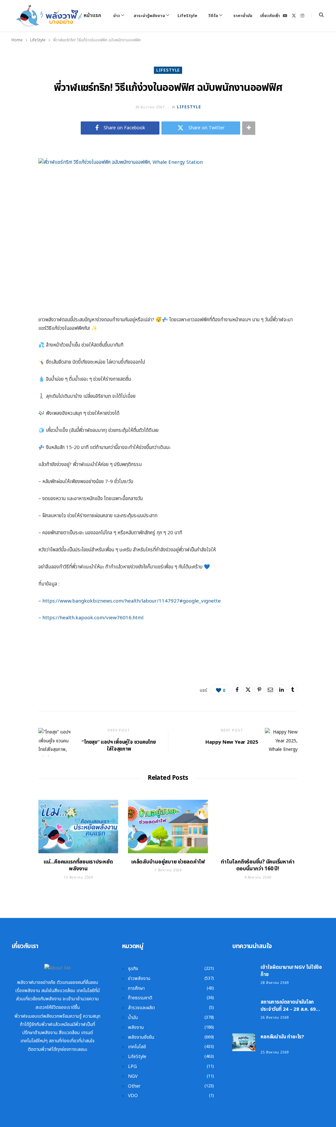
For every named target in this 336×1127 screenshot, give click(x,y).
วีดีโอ (213, 15)
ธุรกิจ (133, 968)
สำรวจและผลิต (141, 1007)
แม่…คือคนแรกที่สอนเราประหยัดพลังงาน (78, 865)
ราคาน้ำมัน (242, 15)
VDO (133, 1095)
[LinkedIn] (281, 689)
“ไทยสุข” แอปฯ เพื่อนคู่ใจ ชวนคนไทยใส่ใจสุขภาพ (119, 745)
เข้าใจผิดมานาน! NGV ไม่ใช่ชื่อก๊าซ (291, 971)
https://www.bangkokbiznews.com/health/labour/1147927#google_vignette (131, 601)
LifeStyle (187, 15)
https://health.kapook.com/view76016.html (92, 618)
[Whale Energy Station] (49, 16)
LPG (132, 1066)
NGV (132, 1076)
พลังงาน (136, 1027)
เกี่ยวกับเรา (270, 15)
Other (134, 1086)
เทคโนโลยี (137, 1046)
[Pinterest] (259, 689)
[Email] (270, 689)
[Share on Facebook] (237, 689)
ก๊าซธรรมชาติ (140, 997)
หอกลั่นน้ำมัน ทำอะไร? (282, 1037)
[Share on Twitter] (248, 689)
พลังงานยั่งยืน (141, 1037)
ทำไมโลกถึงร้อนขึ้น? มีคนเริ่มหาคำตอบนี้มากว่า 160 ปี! (257, 865)
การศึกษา (136, 988)
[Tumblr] (293, 689)
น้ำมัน (133, 1017)
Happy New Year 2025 (231, 742)
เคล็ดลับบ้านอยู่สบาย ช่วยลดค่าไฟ (168, 862)
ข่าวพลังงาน (139, 978)
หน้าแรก (92, 15)
